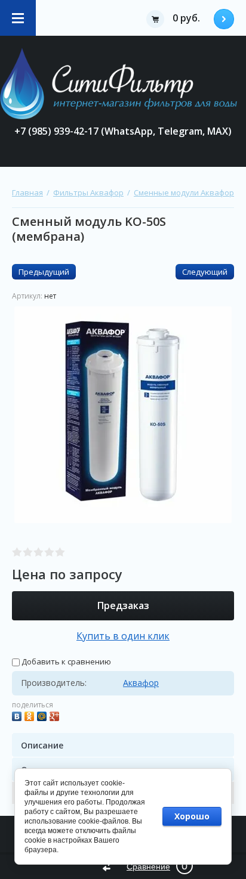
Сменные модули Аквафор (184, 192)
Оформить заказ (224, 19)
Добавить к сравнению (65, 661)
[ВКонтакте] (18, 715)
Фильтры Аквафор (88, 192)
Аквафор (141, 682)
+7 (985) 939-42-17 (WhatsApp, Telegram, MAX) (123, 131)
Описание (42, 745)
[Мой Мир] (43, 715)
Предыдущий (44, 271)
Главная (27, 192)
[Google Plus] (56, 715)
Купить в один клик (123, 635)
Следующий (204, 271)
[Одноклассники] (30, 715)
